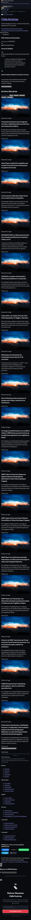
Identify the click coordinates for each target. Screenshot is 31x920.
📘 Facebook (5, 849)
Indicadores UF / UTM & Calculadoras (15, 816)
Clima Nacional (9, 814)
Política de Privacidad (10, 825)
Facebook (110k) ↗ (10, 836)
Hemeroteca (8, 810)
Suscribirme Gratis (15, 911)
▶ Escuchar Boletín (6, 86)
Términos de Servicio (10, 827)
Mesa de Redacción (10, 839)
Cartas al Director (9, 800)
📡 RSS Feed (13, 852)
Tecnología (24, 30)
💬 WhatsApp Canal (23, 849)
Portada (3, 28)
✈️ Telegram (5, 852)
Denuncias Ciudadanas (11, 812)
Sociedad (18, 30)
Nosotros (4, 862)
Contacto (11, 862)
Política (14, 28)
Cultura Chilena (9, 791)
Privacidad (18, 862)
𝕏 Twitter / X (14, 849)
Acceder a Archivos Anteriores (9, 748)
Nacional (9, 28)
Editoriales (7, 801)
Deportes (12, 30)
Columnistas (8, 798)
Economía (20, 28)
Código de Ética (9, 829)
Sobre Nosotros (9, 823)
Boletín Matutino (9, 837)
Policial (6, 776)
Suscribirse (6, 8)
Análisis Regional (9, 803)
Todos (11, 95)
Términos (25, 862)
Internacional (5, 30)
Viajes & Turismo (9, 789)
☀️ (2, 8)
